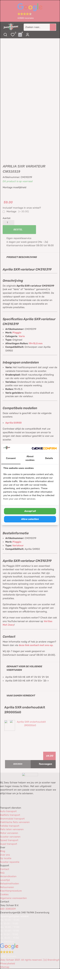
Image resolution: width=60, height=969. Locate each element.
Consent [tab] (11, 458)
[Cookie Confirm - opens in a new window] (44, 448)
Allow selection (30, 519)
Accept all (30, 511)
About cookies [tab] (30, 458)
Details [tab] (49, 458)
